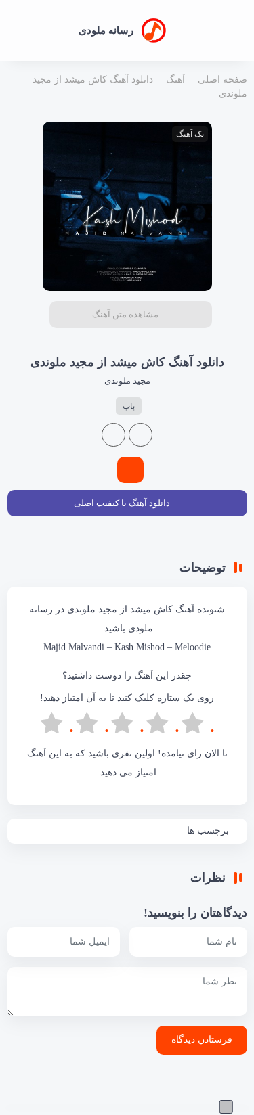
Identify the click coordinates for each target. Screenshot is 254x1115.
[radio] (198, 726)
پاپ (129, 406)
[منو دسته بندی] (239, 31)
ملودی (140, 628)
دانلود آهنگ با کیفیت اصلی (122, 503)
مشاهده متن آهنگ (125, 314)
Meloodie (193, 647)
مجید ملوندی (127, 381)
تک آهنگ (190, 134)
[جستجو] (12, 30)
